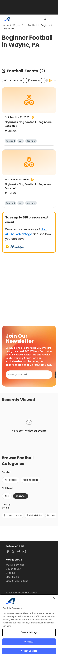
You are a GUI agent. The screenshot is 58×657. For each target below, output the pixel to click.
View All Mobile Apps (17, 581)
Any (7, 496)
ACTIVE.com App (15, 564)
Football (32, 25)
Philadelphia (36, 515)
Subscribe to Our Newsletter (21, 592)
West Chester (14, 515)
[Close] (53, 597)
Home (5, 25)
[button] (34, 80)
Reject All (29, 641)
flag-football (30, 479)
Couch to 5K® (13, 569)
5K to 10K (10, 573)
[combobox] (13, 80)
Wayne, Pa (18, 25)
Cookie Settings (29, 632)
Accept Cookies (29, 650)
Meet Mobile (12, 577)
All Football (11, 479)
